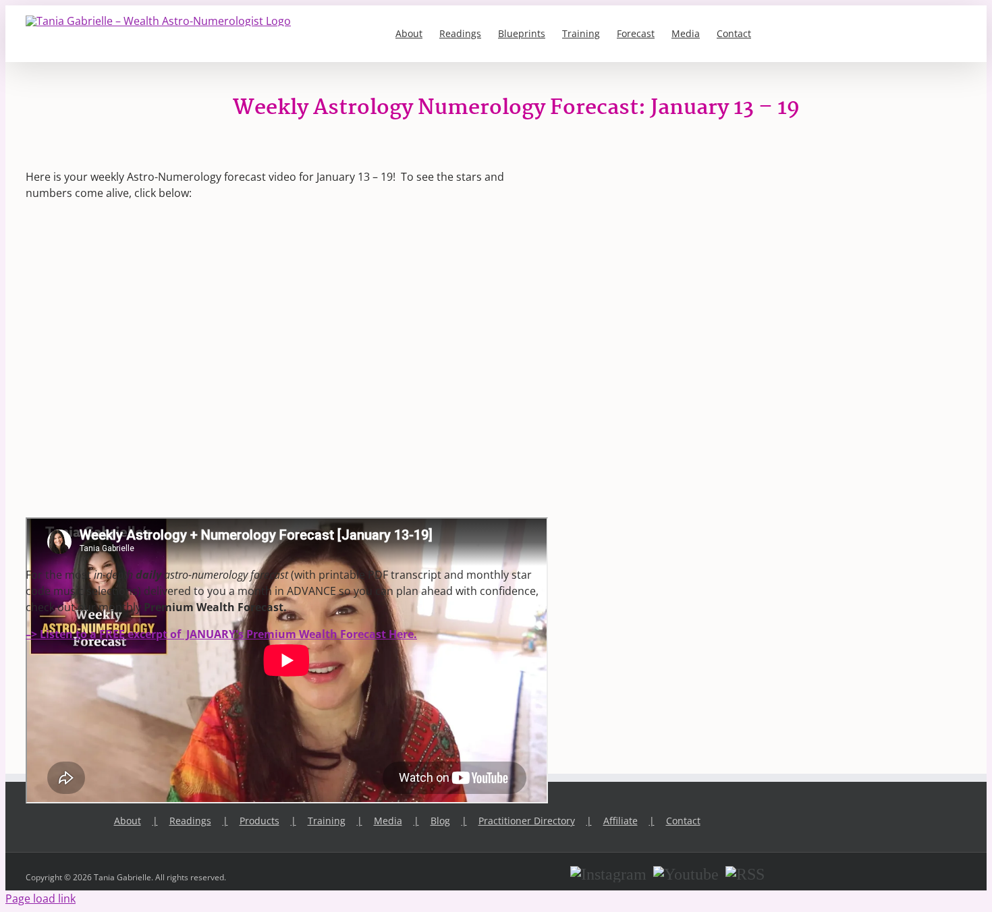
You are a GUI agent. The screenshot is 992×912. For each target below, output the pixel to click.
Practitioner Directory (526, 820)
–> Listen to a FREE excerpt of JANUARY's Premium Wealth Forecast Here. (221, 634)
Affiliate (620, 820)
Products (259, 820)
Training (327, 820)
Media (388, 820)
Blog (440, 820)
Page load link (40, 898)
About (127, 820)
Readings (190, 820)
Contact (683, 820)
